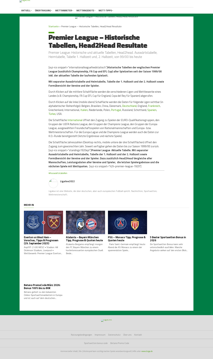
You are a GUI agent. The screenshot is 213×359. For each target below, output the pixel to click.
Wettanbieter (63, 10)
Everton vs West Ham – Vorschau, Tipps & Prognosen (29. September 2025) (41, 240)
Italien (84, 110)
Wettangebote (85, 10)
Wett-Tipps (105, 10)
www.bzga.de (147, 351)
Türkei (52, 114)
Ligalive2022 (67, 181)
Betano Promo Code (119, 343)
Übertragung (43, 10)
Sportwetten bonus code (96, 343)
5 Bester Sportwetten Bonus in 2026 (168, 238)
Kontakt (138, 334)
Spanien (151, 110)
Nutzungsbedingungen (81, 334)
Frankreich (154, 106)
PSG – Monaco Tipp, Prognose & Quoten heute (127, 238)
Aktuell (26, 10)
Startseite (54, 26)
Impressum (100, 334)
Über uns (127, 334)
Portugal (116, 110)
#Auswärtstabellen (58, 173)
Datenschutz (114, 334)
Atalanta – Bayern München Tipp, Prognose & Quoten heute (84, 238)
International (75, 120)
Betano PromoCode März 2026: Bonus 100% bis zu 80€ (42, 286)
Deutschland (129, 106)
